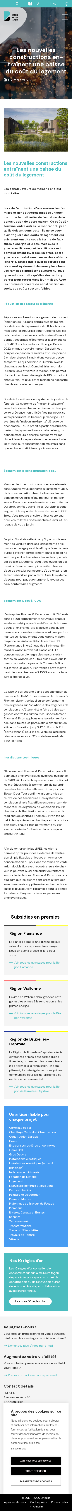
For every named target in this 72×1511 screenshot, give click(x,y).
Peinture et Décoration (24, 1195)
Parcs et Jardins (20, 1190)
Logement (16, 1181)
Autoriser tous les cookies (35, 1461)
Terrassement (18, 1221)
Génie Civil (16, 1150)
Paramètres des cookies (36, 1481)
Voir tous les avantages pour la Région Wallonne (37, 1015)
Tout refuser (35, 1471)
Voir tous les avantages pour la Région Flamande (37, 965)
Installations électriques (25, 1159)
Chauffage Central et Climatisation (32, 1132)
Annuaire (38, 1506)
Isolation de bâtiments (24, 1172)
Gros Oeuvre (17, 1154)
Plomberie (16, 1208)
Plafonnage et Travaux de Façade (31, 1203)
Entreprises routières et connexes (32, 1145)
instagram (36, 3)
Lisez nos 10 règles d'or (30, 1301)
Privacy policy (59, 1502)
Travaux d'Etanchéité (23, 1230)
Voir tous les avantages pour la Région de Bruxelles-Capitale (37, 1089)
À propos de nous (15, 1502)
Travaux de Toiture (22, 1235)
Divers (13, 1141)
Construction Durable (24, 1137)
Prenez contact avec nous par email (32, 1375)
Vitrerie (14, 1239)
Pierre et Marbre (20, 1199)
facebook (28, 3)
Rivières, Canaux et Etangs (27, 1212)
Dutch (54, 3)
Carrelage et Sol (20, 1128)
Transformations (20, 1226)
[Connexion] (66, 4)
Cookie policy (38, 1502)
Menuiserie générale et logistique (31, 1186)
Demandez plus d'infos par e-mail (30, 1346)
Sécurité (14, 1217)
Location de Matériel (23, 1177)
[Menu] (65, 17)
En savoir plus (18, 1448)
